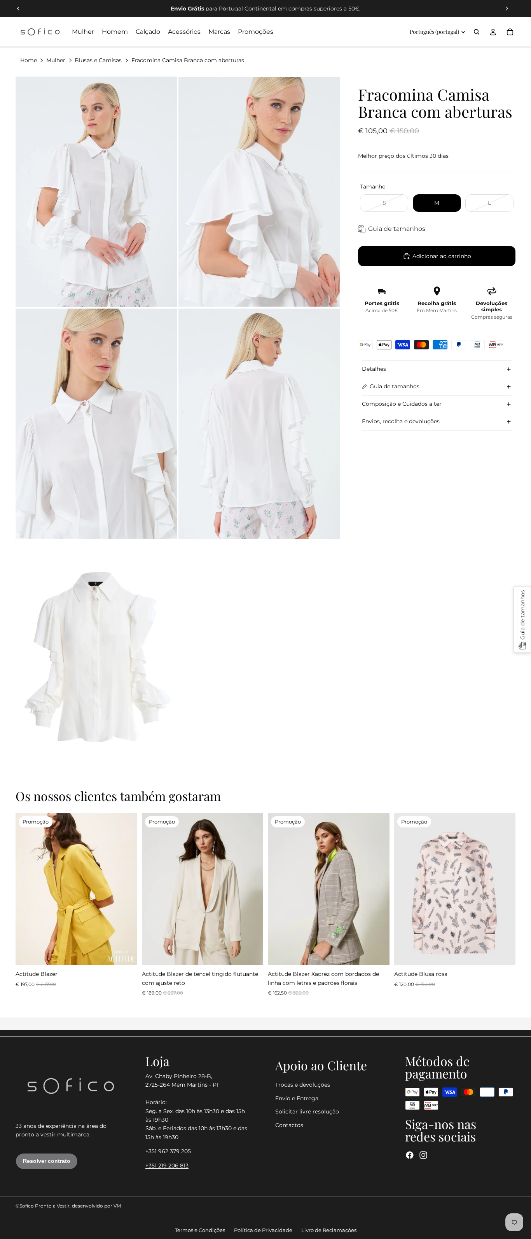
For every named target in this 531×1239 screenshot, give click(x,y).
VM (117, 1206)
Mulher (55, 60)
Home (28, 60)
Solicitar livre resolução (307, 1111)
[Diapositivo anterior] (18, 8)
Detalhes (374, 368)
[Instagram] (423, 1155)
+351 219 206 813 (167, 1165)
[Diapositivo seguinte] (506, 8)
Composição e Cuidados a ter (402, 403)
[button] (522, 619)
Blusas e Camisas (98, 60)
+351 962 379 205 (168, 1151)
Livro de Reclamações (328, 1230)
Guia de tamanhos (394, 386)
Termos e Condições (200, 1230)
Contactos (289, 1125)
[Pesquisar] (476, 31)
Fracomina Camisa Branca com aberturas (187, 60)
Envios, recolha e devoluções (401, 421)
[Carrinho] (510, 31)
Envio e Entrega (296, 1098)
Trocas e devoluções (302, 1085)
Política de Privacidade (263, 1230)
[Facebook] (409, 1155)
